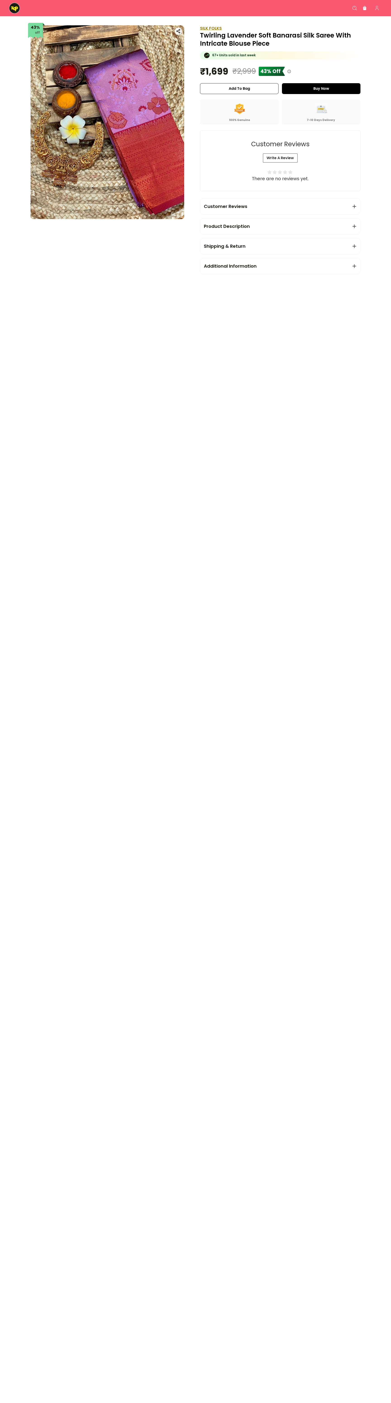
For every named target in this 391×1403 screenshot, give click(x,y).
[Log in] (377, 8)
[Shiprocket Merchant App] (14, 8)
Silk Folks (211, 28)
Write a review (280, 158)
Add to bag (239, 88)
